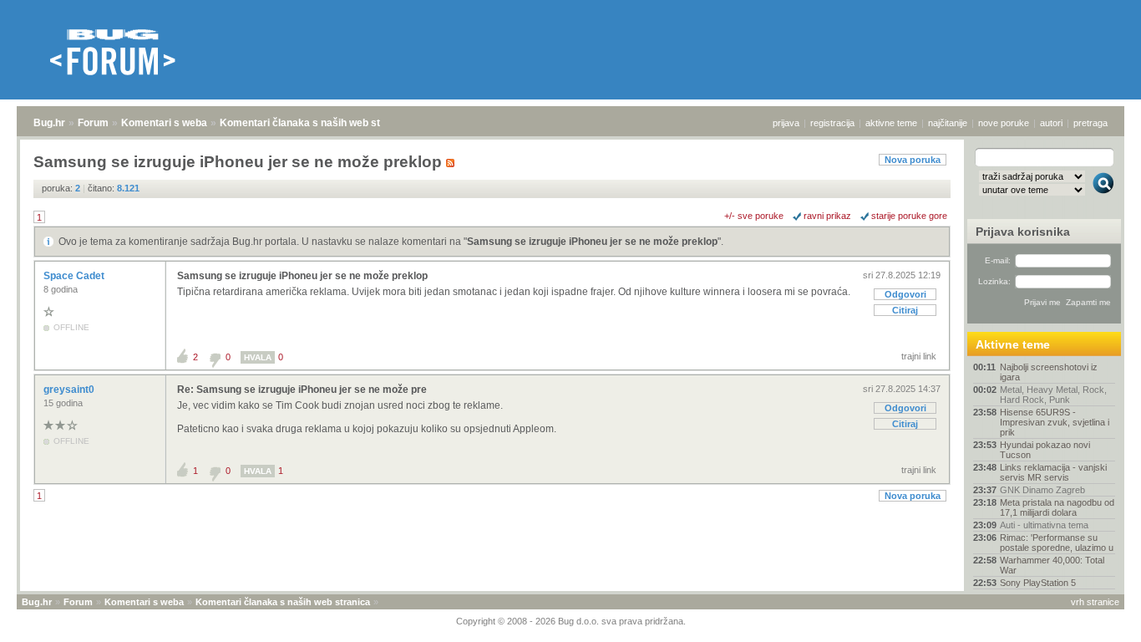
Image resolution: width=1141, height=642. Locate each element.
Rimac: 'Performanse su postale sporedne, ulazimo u (1056, 542)
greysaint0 (70, 389)
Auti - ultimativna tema (1044, 525)
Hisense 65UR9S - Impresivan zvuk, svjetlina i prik (1054, 422)
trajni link (918, 356)
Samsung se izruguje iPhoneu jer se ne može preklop (592, 241)
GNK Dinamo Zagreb (1042, 490)
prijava (786, 123)
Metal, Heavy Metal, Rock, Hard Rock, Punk (1053, 395)
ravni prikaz (827, 216)
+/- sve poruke (753, 216)
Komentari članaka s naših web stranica (315, 123)
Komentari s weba (164, 123)
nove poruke (1003, 123)
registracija (832, 123)
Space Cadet (75, 276)
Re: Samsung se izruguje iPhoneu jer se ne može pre (302, 389)
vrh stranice (1095, 602)
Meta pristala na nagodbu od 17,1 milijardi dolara (1057, 507)
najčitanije (947, 123)
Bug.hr (49, 123)
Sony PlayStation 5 (1038, 583)
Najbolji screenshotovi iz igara (1049, 372)
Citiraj (905, 310)
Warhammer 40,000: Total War (1052, 565)
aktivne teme (891, 123)
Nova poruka (913, 160)
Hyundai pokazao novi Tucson (1045, 450)
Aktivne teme (1013, 344)
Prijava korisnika (1023, 231)
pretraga (1090, 123)
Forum (93, 123)
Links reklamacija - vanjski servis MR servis (1053, 472)
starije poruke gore (909, 216)
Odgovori (905, 294)
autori (1051, 123)
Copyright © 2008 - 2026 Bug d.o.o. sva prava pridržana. (571, 621)
